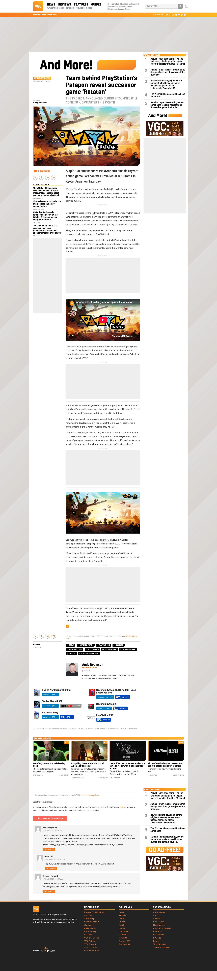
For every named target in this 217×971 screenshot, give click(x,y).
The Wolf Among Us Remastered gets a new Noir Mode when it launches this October (127, 766)
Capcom (108, 616)
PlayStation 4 (102, 234)
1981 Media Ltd (42, 914)
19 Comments (64, 775)
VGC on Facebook (92, 938)
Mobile (89, 8)
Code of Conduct (91, 921)
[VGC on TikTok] (182, 14)
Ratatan (70, 189)
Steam (71, 645)
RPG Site (157, 938)
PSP (94, 213)
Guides (96, 4)
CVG (155, 915)
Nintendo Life (159, 925)
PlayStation (52, 8)
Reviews (64, 4)
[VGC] (38, 6)
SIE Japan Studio (128, 649)
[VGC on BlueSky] (176, 14)
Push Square (158, 934)
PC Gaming (80, 8)
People (122, 925)
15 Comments (178, 775)
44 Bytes (49, 949)
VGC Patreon (90, 941)
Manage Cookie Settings (94, 912)
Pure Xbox (157, 931)
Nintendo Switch (86, 645)
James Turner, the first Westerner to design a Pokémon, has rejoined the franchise (167, 72)
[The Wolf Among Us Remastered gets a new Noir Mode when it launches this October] (128, 751)
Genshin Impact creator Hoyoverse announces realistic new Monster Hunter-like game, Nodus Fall (166, 105)
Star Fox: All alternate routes (120, 7)
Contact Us (89, 925)
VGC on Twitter (91, 947)
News (51, 4)
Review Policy (90, 931)
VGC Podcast (90, 944)
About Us (88, 915)
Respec (156, 941)
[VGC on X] (173, 14)
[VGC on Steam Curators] (185, 14)
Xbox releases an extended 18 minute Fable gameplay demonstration (47, 203)
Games (122, 928)
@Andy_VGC (87, 671)
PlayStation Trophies (162, 928)
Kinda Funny (158, 921)
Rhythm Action (110, 649)
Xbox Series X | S (75, 649)
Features (81, 4)
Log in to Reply (49, 849)
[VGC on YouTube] (179, 14)
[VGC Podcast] (170, 14)
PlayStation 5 (104, 645)
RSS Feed (88, 934)
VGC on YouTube (91, 950)
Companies (124, 931)
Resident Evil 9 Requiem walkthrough (123, 4)
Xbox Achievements (161, 947)
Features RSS (124, 941)
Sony (85, 413)
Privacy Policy (90, 928)
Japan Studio (77, 539)
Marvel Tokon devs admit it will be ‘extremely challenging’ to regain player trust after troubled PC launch (167, 61)
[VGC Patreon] (167, 14)
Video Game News (43, 78)
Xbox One (119, 645)
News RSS (123, 938)
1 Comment (102, 778)
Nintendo (70, 8)
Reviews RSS (124, 944)
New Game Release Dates (119, 9)
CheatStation (159, 912)
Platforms (123, 934)
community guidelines (90, 795)
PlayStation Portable (89, 654)
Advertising (89, 918)
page (122, 807)
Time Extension (160, 944)
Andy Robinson (40, 103)
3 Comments (44, 171)
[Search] (180, 6)
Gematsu (157, 918)
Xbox (61, 8)
